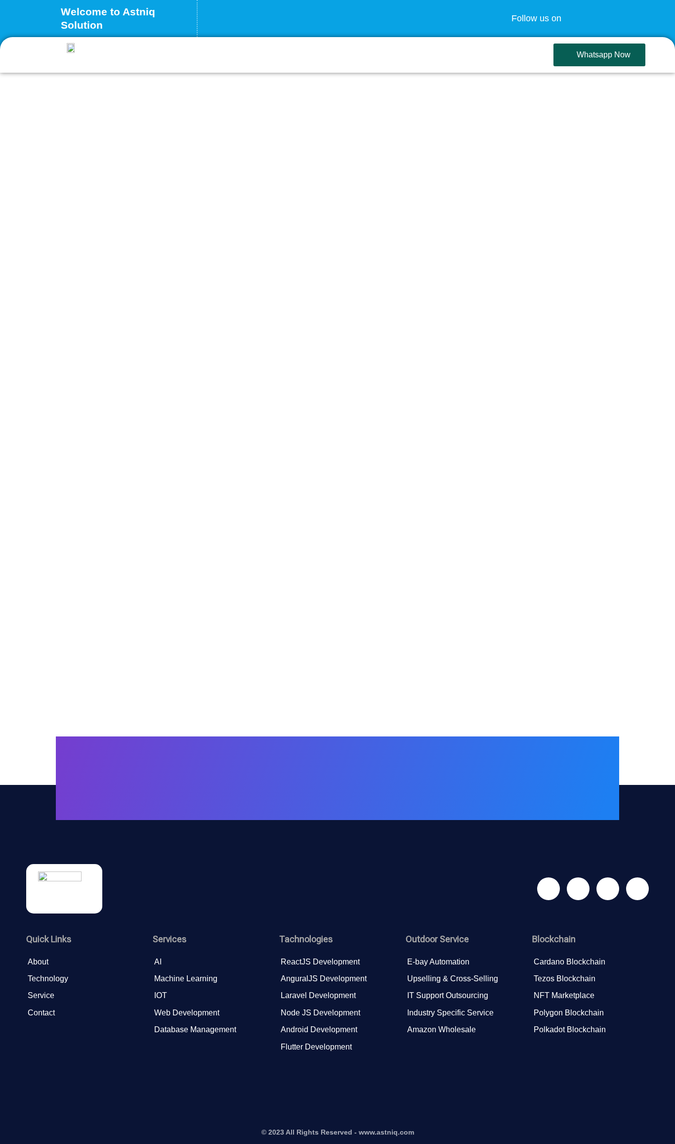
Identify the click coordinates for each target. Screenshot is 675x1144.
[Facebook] (576, 12)
